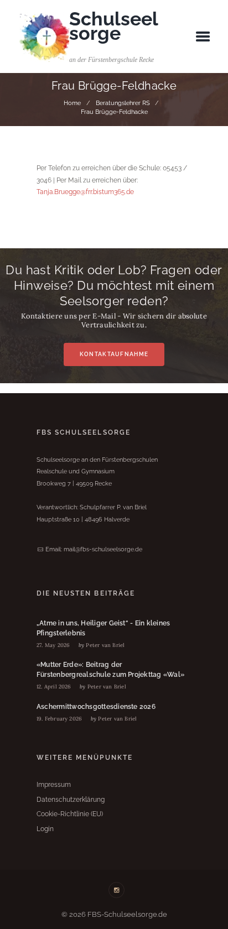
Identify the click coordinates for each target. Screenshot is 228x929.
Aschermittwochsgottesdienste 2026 (96, 707)
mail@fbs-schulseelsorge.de (103, 549)
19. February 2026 (59, 718)
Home (72, 103)
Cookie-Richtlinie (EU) (70, 814)
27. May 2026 (53, 645)
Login (45, 829)
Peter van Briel (105, 645)
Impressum (54, 785)
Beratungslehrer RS (123, 103)
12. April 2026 (54, 686)
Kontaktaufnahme (114, 354)
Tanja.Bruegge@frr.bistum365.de (85, 192)
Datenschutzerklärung (71, 799)
